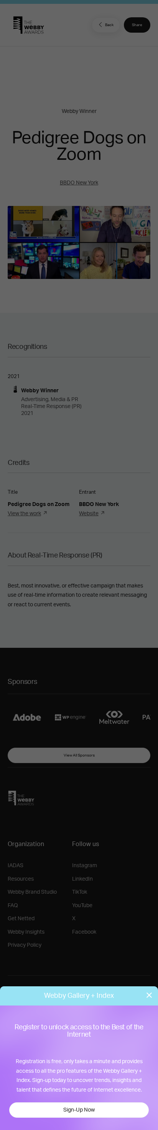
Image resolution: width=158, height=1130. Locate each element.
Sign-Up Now (79, 1110)
